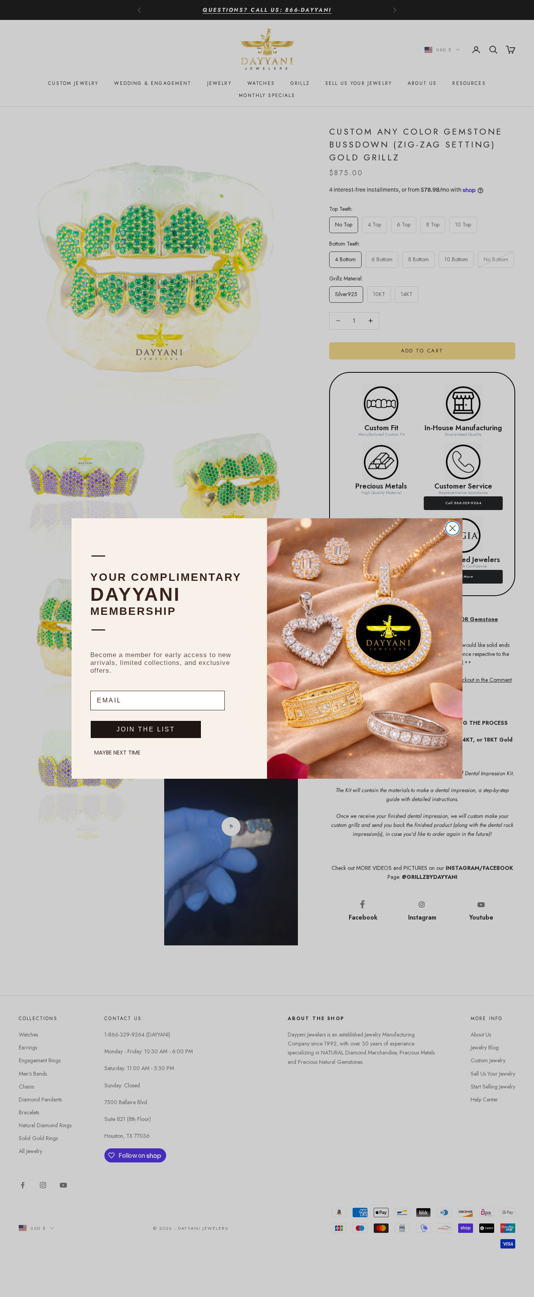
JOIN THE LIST (145, 729)
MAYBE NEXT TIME (117, 752)
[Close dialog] (452, 528)
